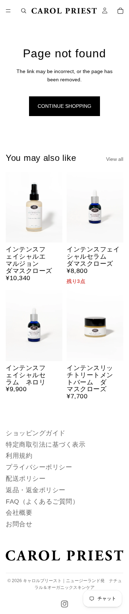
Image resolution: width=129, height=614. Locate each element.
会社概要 (19, 512)
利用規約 (19, 455)
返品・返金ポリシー (36, 490)
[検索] (24, 11)
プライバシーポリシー (39, 467)
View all (114, 159)
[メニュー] (8, 11)
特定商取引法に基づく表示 (45, 444)
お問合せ (19, 524)
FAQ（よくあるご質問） (42, 501)
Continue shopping (64, 106)
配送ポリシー (26, 478)
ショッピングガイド (36, 433)
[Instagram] (64, 604)
